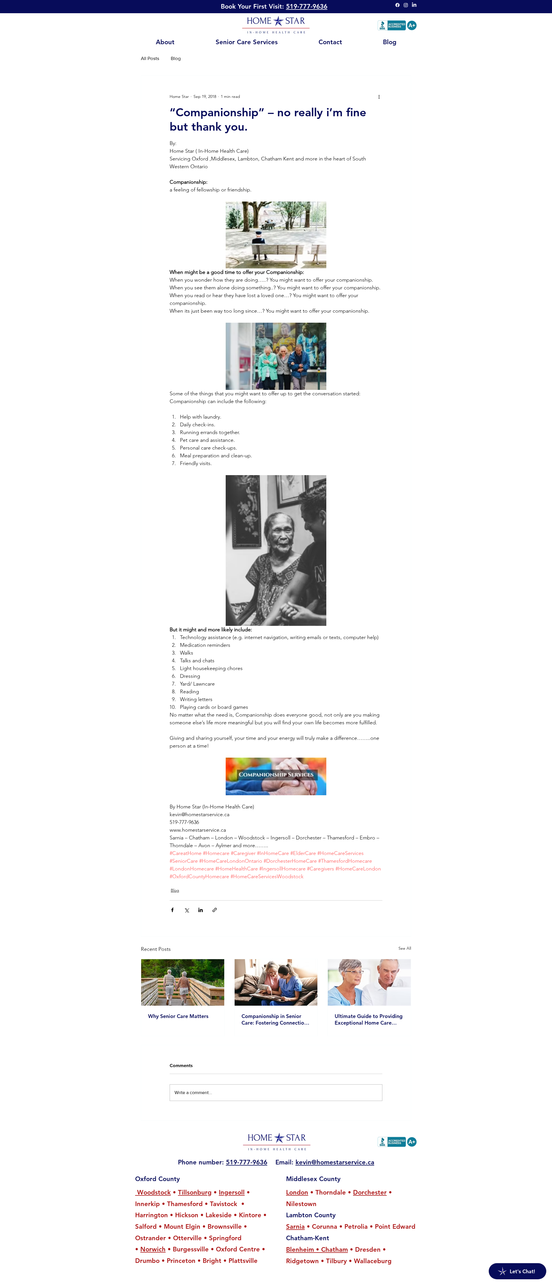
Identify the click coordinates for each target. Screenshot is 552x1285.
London (297, 1192)
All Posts (150, 58)
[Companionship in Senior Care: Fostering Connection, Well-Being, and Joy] (276, 982)
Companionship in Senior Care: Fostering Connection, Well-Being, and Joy (274, 1019)
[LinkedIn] (414, 5)
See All (404, 948)
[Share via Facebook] (172, 910)
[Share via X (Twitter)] (186, 910)
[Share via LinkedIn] (200, 910)
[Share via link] (214, 910)
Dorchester (370, 1192)
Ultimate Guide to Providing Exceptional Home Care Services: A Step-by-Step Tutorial (368, 1019)
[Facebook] (397, 5)
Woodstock (153, 1192)
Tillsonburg (195, 1192)
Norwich (153, 1249)
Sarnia (295, 1226)
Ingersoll (232, 1192)
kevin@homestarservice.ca (335, 1162)
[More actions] (378, 96)
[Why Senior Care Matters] (182, 982)
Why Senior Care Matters (178, 1016)
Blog (176, 58)
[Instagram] (406, 5)
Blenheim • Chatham (317, 1249)
